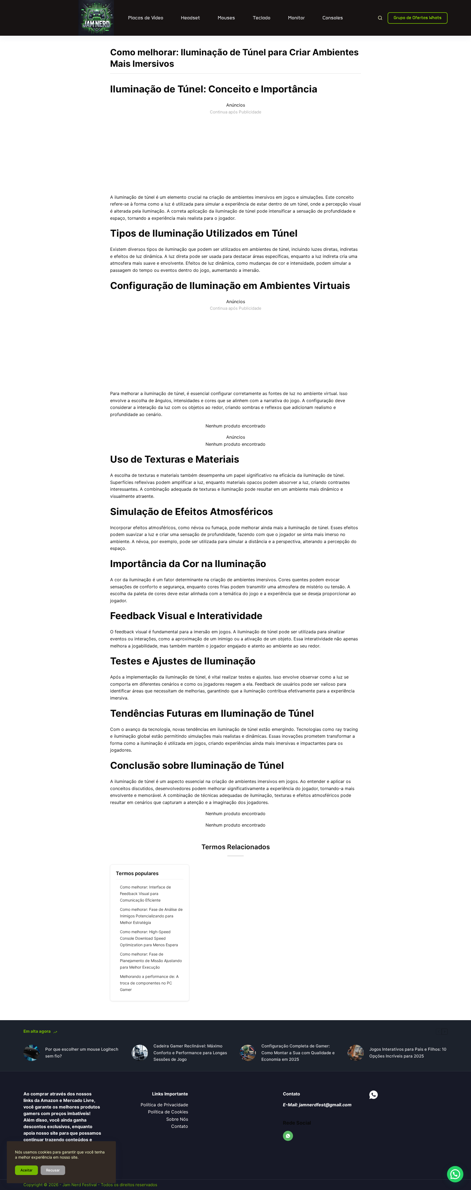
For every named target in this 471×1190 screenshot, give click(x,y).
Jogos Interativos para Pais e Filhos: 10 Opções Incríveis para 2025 (407, 1053)
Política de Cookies (168, 1111)
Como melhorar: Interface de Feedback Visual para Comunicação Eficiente (145, 893)
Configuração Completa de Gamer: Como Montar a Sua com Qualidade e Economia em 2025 (298, 1052)
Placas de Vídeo (145, 17)
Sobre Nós (177, 1119)
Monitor (296, 17)
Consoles (332, 17)
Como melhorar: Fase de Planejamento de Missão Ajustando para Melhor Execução (151, 960)
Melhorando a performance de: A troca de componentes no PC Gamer (149, 983)
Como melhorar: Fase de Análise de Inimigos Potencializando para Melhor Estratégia (151, 916)
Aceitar (26, 1170)
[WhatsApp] (288, 1136)
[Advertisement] (235, 153)
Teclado (261, 17)
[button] (455, 1174)
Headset (190, 17)
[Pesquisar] (380, 18)
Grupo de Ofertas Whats (418, 17)
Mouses (226, 17)
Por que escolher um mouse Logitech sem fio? (81, 1053)
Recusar (53, 1170)
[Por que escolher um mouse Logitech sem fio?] (31, 1053)
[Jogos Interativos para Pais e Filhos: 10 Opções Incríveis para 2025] (356, 1053)
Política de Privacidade (164, 1104)
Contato (179, 1126)
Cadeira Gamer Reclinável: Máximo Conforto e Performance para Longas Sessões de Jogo (190, 1052)
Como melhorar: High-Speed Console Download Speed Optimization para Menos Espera (149, 938)
